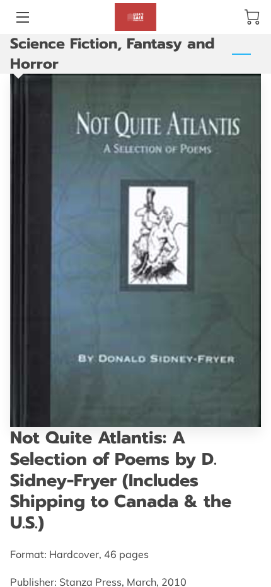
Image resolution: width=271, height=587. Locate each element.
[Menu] (21, 17)
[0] (252, 17)
